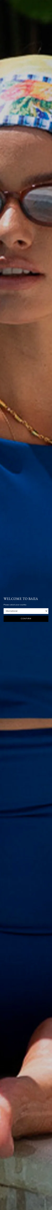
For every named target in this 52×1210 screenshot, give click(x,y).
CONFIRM (26, 618)
